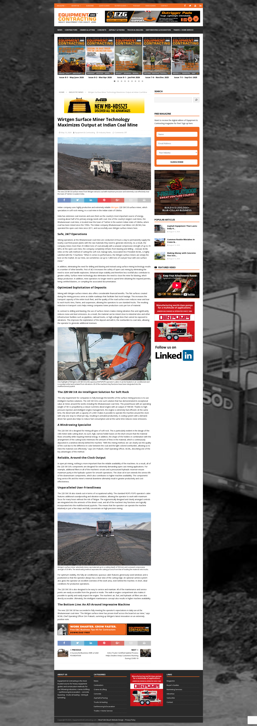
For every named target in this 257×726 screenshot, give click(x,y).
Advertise (75, 6)
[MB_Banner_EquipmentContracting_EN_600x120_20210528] (104, 111)
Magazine (61, 6)
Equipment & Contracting (85, 132)
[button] (114, 81)
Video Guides (150, 6)
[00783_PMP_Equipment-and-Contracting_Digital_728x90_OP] (152, 21)
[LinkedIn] (200, 5)
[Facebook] (185, 5)
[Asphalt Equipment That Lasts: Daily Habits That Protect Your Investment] (159, 229)
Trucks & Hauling (135, 30)
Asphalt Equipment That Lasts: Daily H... (182, 227)
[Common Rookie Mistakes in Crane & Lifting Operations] (159, 242)
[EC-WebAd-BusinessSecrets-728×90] (104, 633)
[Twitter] (190, 5)
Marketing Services (174, 689)
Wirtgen (115, 207)
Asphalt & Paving (117, 30)
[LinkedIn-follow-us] (174, 360)
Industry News (105, 132)
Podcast (136, 6)
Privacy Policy (130, 720)
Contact (164, 6)
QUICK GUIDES (104, 6)
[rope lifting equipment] (174, 340)
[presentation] (61, 60)
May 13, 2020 (66, 132)
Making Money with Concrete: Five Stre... (181, 254)
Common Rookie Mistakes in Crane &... (181, 240)
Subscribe (90, 6)
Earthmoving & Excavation (158, 30)
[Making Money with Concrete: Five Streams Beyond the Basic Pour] (159, 256)
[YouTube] (195, 5)
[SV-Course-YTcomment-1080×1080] (176, 213)
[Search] (196, 99)
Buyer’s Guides (120, 6)
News (59, 30)
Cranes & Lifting (87, 30)
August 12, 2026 (174, 232)
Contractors (71, 30)
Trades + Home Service (183, 30)
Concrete (101, 30)
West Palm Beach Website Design (110, 720)
